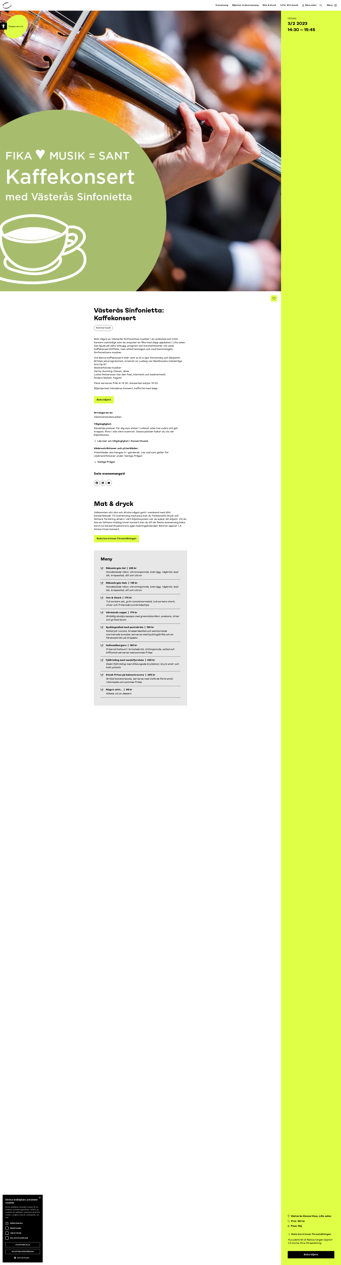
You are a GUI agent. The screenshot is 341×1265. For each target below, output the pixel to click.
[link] (3, 26)
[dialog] (23, 1228)
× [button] (40, 1198)
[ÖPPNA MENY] (335, 5)
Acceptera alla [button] (22, 1245)
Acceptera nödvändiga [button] (23, 1251)
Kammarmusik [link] (103, 328)
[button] (97, 483)
